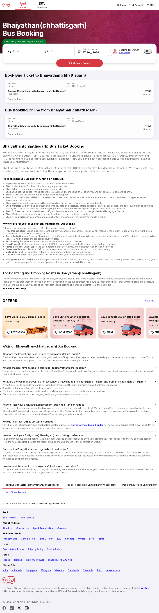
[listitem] (8, 312)
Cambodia (73, 570)
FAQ (59, 538)
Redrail (18, 559)
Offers (81, 538)
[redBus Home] (6, 5)
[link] (25, 323)
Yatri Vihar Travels (15, 99)
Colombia (88, 570)
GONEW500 (65, 332)
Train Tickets (26, 517)
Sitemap (70, 538)
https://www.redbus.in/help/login (89, 425)
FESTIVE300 (18, 332)
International (113, 570)
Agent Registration (43, 528)
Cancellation (28, 538)
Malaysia (46, 570)
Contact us (22, 528)
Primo (101, 538)
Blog (91, 538)
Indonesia (16, 570)
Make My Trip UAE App (60, 559)
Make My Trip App (35, 559)
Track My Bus (9, 538)
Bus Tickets (9, 517)
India (5, 570)
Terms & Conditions (13, 549)
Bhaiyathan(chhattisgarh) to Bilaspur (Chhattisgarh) (36, 126)
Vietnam (59, 570)
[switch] (148, 51)
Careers (61, 528)
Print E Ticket (46, 538)
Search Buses (81, 63)
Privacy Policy (35, 549)
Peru (99, 570)
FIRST (110, 332)
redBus (6, 559)
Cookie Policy (54, 549)
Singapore (31, 570)
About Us (7, 528)
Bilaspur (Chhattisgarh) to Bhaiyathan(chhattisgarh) (36, 91)
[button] (22, 51)
